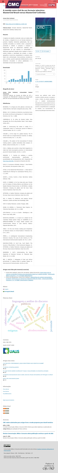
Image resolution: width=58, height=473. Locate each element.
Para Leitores (6, 389)
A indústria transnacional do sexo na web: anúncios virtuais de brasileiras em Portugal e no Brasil (28, 374)
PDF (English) (46, 51)
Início (4, 5)
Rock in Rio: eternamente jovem (11, 378)
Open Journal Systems (8, 400)
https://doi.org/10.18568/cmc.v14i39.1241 (16, 24)
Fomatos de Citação (40, 74)
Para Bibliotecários (7, 393)
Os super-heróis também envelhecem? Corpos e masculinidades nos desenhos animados (25, 371)
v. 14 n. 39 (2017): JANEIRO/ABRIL (20, 5)
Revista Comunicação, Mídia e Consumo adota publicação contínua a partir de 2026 (28, 433)
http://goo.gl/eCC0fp (8, 161)
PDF (38, 51)
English (6, 289)
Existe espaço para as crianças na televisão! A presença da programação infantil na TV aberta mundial (28, 273)
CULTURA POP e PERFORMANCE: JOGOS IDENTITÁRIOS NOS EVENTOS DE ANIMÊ (23, 363)
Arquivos (9, 5)
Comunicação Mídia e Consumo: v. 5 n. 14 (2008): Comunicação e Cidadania (29, 279)
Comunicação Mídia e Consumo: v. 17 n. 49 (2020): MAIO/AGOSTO (30, 274)
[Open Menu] (3, 1)
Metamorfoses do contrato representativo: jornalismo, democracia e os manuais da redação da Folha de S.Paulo (29, 277)
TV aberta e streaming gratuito (11, 367)
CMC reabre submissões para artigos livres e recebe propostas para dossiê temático (28, 422)
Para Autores (6, 391)
